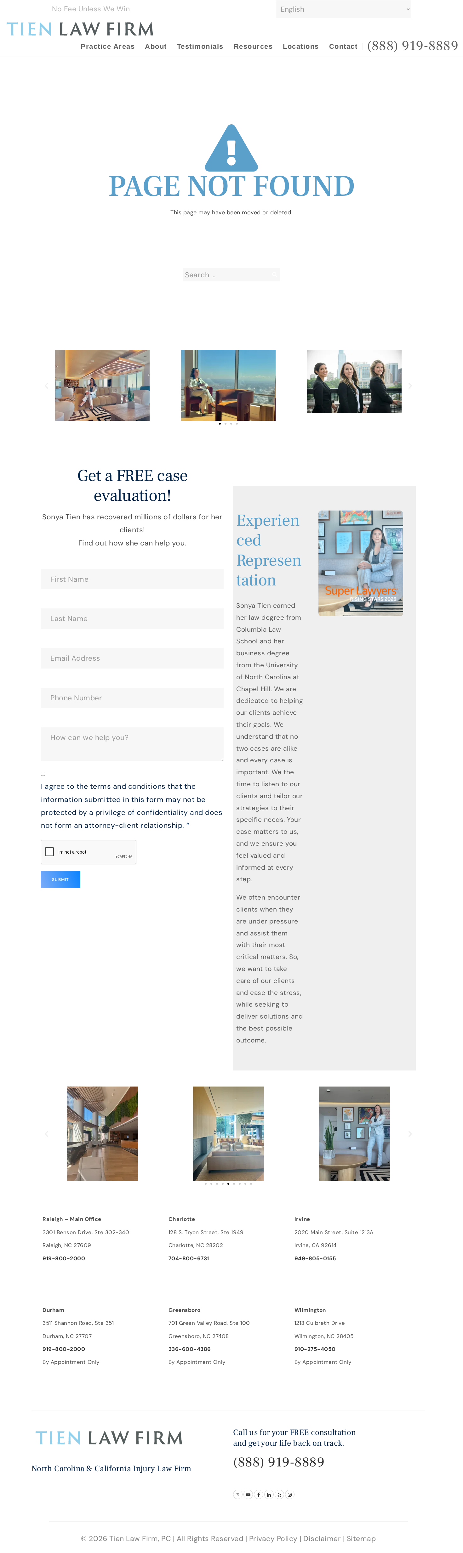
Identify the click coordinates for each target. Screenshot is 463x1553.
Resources (253, 46)
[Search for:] (231, 274)
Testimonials (200, 46)
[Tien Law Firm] (80, 28)
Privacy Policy (273, 1538)
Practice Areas (108, 46)
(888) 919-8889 (278, 1462)
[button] (47, 385)
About (156, 46)
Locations (301, 46)
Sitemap (361, 1538)
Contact (343, 46)
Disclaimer (322, 1538)
